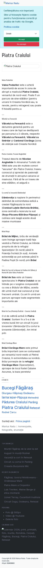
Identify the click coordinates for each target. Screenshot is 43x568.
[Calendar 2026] (21, 534)
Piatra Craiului (15, 407)
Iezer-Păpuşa (18, 397)
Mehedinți (33, 397)
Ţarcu (13, 412)
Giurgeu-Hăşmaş (12, 393)
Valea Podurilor (7, 80)
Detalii (8, 33)
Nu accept (21, 44)
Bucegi (8, 387)
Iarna (5, 397)
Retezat (35, 408)
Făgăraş (24, 387)
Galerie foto (12, 519)
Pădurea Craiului (15, 402)
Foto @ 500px (13, 512)
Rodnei (5, 412)
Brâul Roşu (6, 231)
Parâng (33, 402)
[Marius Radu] (11, 3)
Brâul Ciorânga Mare (9, 343)
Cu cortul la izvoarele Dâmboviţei (14, 193)
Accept (21, 39)
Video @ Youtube (15, 515)
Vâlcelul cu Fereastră (9, 119)
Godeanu (28, 393)
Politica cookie (11, 27)
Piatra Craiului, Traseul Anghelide (14, 154)
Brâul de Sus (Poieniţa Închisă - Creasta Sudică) (19, 311)
